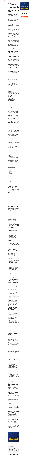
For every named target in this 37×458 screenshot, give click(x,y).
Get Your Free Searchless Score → (14, 439)
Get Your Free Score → (24, 8)
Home (8, 3)
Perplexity (12, 446)
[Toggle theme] (8, 1)
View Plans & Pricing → (24, 16)
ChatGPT (9, 446)
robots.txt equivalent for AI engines (13, 234)
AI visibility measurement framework (13, 302)
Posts (10, 3)
